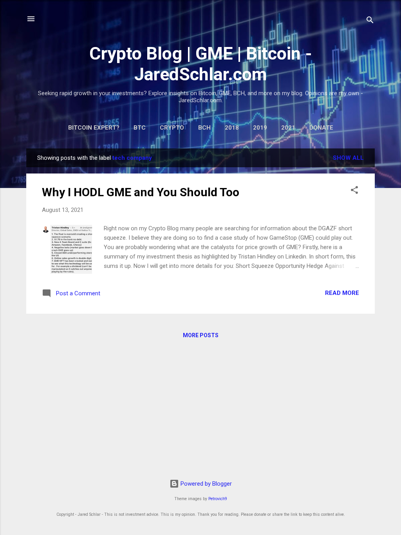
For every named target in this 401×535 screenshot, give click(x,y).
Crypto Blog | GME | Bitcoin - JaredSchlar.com (200, 64)
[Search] (370, 21)
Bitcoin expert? (93, 127)
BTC (140, 127)
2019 (260, 127)
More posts (201, 335)
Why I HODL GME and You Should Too (140, 192)
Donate (321, 127)
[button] (354, 191)
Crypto (172, 127)
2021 (288, 127)
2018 (232, 127)
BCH (204, 127)
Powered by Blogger (205, 483)
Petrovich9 (217, 498)
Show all (348, 157)
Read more (342, 292)
